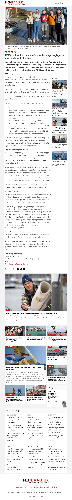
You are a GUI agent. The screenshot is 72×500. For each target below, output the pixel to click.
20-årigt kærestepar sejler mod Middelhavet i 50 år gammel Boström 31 (15, 451)
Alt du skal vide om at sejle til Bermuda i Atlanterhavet (36, 338)
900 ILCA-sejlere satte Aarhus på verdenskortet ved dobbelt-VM (57, 339)
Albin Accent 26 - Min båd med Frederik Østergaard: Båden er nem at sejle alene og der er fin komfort (59, 112)
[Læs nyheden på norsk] (12, 51)
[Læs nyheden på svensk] (15, 51)
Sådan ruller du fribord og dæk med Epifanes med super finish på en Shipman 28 (53, 395)
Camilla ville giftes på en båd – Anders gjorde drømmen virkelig (56, 430)
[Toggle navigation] (66, 3)
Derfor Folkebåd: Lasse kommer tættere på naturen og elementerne (31, 313)
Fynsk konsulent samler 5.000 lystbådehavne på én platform (35, 436)
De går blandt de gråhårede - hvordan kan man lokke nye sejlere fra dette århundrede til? (59, 130)
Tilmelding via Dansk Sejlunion (16, 264)
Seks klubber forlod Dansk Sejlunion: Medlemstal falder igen (36, 465)
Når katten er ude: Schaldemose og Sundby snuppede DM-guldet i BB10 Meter (14, 400)
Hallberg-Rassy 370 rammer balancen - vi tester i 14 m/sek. (55, 451)
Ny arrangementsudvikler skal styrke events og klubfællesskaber (35, 451)
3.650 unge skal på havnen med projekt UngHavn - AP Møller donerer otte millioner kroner (58, 93)
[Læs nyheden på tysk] (9, 51)
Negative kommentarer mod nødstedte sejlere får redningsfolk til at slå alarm (56, 379)
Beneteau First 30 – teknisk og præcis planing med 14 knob (56, 467)
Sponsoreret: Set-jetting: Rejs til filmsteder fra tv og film (35, 399)
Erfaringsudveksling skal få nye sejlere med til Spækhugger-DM (14, 339)
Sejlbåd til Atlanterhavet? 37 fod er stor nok (56, 358)
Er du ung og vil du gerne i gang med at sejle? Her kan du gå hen (59, 146)
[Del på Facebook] (18, 269)
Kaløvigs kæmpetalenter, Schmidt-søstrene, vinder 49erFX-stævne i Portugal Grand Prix (59, 163)
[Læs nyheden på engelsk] (6, 51)
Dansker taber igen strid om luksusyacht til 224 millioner (55, 438)
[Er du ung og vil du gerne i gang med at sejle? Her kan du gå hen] (59, 138)
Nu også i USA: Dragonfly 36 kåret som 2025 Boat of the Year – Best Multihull (56, 459)
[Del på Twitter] (21, 269)
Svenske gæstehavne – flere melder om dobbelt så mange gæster (35, 428)
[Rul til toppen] (69, 497)
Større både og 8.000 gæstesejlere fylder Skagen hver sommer (34, 420)
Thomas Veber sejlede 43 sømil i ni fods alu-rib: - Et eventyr (15, 459)
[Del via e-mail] (24, 269)
